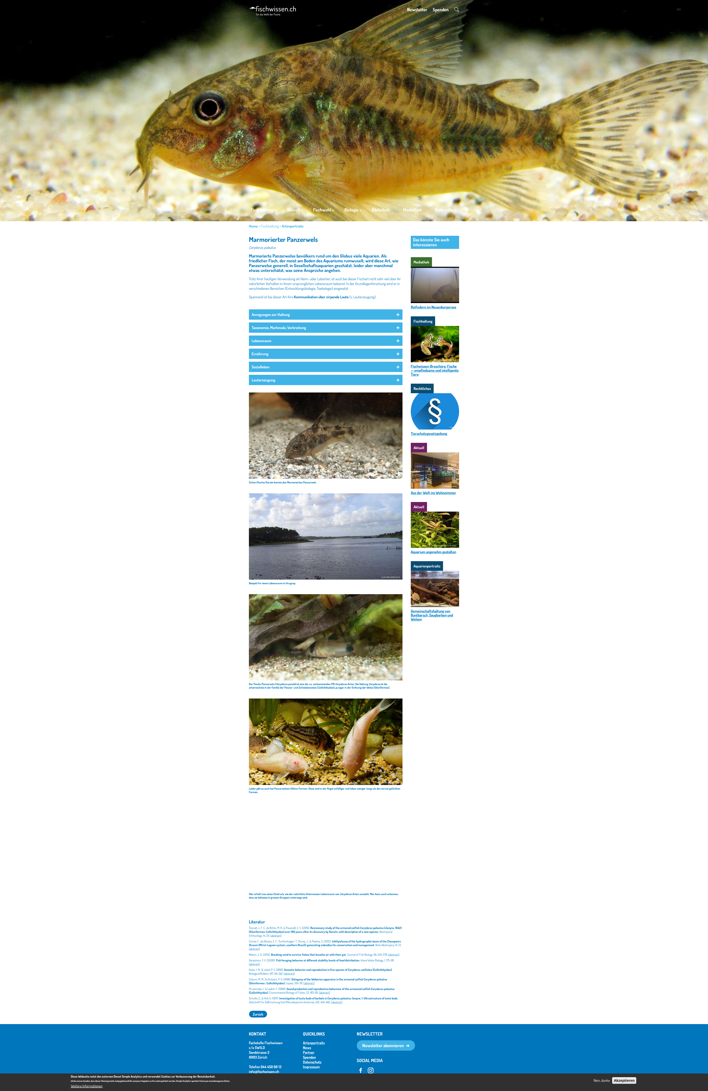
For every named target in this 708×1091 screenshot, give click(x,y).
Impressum (311, 1066)
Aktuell (295, 210)
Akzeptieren (624, 1080)
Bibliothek (381, 210)
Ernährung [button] (260, 353)
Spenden (441, 9)
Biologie (352, 210)
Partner (309, 1052)
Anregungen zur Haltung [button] (271, 314)
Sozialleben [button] (261, 366)
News (307, 1047)
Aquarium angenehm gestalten (433, 551)
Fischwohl (323, 210)
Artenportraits (292, 226)
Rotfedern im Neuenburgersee (433, 307)
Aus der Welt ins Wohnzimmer (433, 492)
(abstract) (276, 935)
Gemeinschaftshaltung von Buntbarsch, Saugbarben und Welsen (432, 615)
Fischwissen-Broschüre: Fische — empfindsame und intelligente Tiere (435, 370)
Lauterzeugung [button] (263, 379)
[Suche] (456, 9)
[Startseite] (272, 10)
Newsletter (417, 9)
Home (253, 226)
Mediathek (412, 210)
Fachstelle (445, 210)
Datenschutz (312, 1061)
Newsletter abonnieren (383, 1045)
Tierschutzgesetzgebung (429, 433)
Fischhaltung (264, 210)
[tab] (325, 314)
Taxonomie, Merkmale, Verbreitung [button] (279, 327)
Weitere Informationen (87, 1085)
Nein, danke (602, 1080)
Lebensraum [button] (261, 340)
